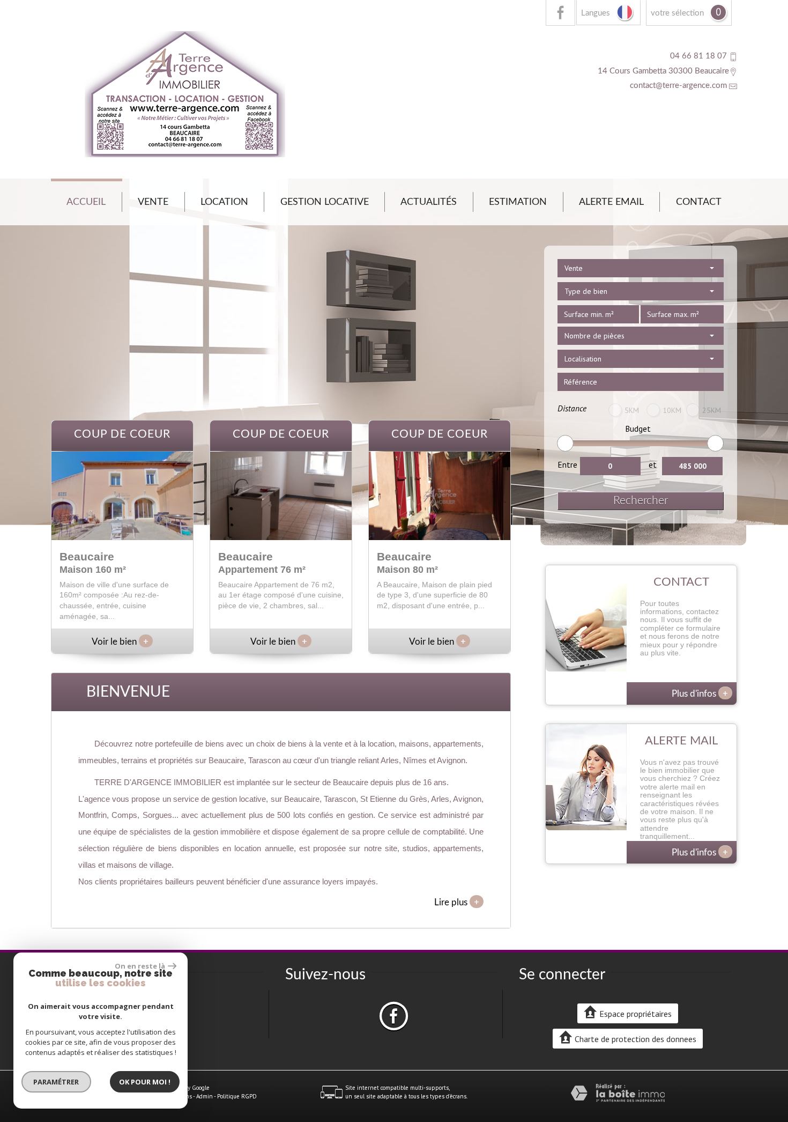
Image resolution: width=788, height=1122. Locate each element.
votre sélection (677, 13)
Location (224, 202)
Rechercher (640, 500)
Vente (153, 202)
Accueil (86, 202)
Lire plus (456, 901)
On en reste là (140, 966)
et (653, 464)
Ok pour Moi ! (144, 1082)
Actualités (428, 202)
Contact (699, 202)
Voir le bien (120, 641)
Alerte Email (611, 202)
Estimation (518, 202)
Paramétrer (56, 1082)
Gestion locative (324, 202)
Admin (204, 1096)
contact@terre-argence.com (678, 86)
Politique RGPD (237, 1096)
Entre (567, 464)
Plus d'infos (700, 693)
